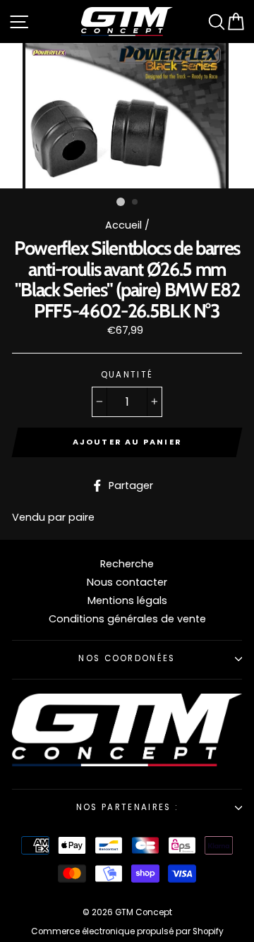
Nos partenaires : (127, 807)
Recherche (127, 564)
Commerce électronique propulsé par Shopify (127, 931)
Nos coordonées (126, 658)
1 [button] (120, 202)
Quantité (127, 375)
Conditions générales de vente (127, 619)
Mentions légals (127, 600)
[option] (127, 115)
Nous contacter (127, 582)
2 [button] (135, 202)
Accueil (123, 225)
